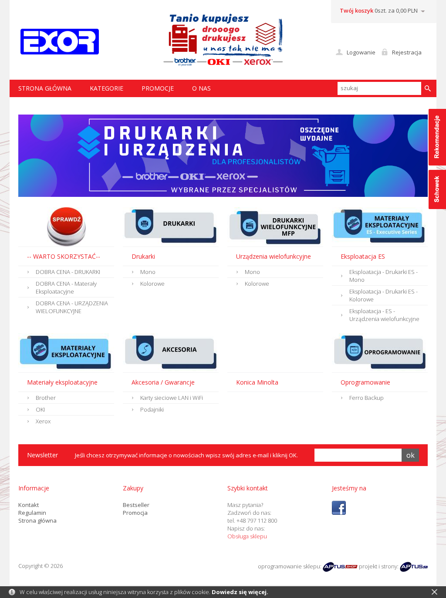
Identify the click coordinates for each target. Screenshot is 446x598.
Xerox (43, 421)
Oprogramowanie (365, 382)
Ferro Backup (366, 398)
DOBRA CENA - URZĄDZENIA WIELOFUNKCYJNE (72, 307)
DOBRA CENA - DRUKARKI (68, 272)
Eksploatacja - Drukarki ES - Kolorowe (383, 295)
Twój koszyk (356, 10)
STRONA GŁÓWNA (44, 88)
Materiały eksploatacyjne (62, 382)
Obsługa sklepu (247, 536)
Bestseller (136, 505)
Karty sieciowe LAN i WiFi (171, 398)
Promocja (135, 513)
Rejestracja (407, 52)
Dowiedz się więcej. (240, 592)
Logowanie (361, 52)
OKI (40, 409)
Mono (147, 272)
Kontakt (28, 505)
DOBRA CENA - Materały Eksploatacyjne (66, 287)
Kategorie (106, 88)
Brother (46, 398)
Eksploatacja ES (363, 256)
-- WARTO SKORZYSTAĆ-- (63, 256)
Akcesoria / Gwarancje (163, 382)
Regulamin (32, 513)
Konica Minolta (257, 382)
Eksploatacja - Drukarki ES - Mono (383, 276)
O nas (201, 88)
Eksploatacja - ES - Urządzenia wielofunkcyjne (384, 315)
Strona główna (37, 520)
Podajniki (152, 409)
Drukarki (143, 256)
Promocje (158, 88)
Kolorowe (152, 283)
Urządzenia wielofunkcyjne (273, 256)
